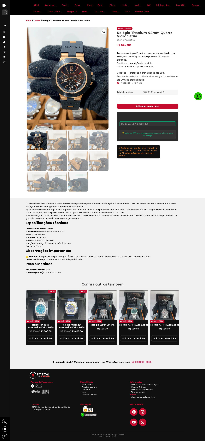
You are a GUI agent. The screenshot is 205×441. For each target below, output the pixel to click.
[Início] (5, 31)
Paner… (37, 11)
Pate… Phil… (55, 11)
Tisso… (115, 11)
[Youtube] (4, 429)
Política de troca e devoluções (145, 384)
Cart (89, 5)
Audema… (50, 5)
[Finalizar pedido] (5, 51)
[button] (103, 31)
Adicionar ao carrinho (147, 106)
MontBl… (181, 5)
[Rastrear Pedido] (5, 61)
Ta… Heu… (100, 11)
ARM (36, 5)
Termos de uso (138, 392)
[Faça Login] (5, 18)
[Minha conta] (5, 41)
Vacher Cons (142, 11)
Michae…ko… (163, 5)
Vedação (131, 82)
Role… (85, 11)
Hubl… (125, 5)
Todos (36, 20)
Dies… (112, 5)
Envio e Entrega (138, 387)
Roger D (72, 11)
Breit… (65, 5)
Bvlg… (78, 5)
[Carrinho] (5, 46)
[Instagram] (4, 421)
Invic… (138, 5)
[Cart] (4, 25)
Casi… (100, 5)
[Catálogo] (5, 36)
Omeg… (196, 5)
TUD (127, 11)
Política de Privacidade (142, 389)
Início (28, 20)
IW (148, 5)
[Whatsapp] (4, 436)
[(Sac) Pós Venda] (5, 56)
